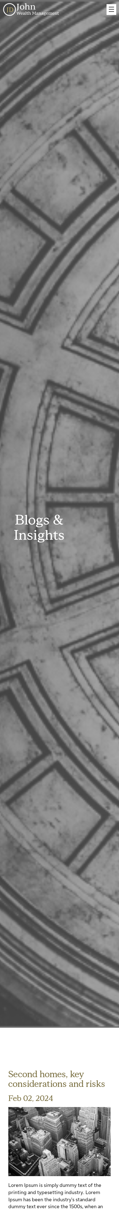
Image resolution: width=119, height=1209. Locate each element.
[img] (59, 1141)
